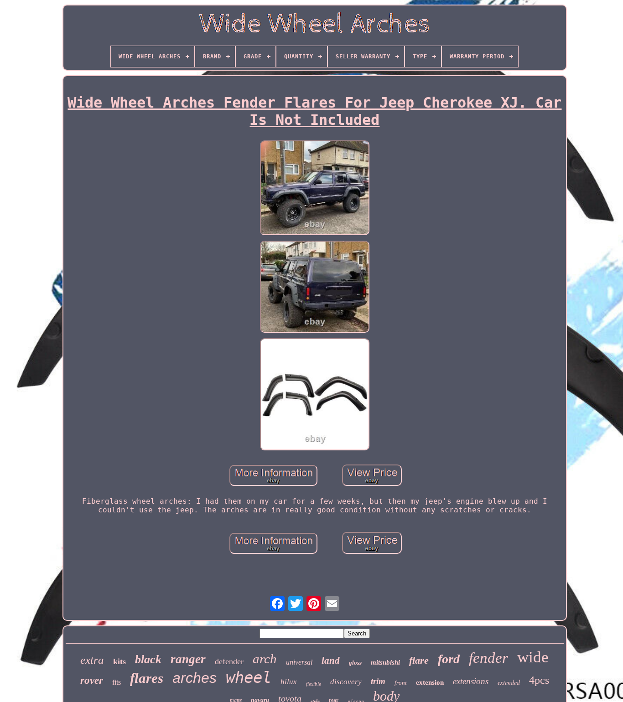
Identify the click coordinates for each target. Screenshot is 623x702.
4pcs (539, 680)
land (331, 660)
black (148, 659)
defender (229, 661)
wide (533, 657)
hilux (288, 681)
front (401, 682)
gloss (355, 662)
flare (419, 660)
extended (509, 682)
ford (449, 659)
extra (92, 660)
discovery (346, 681)
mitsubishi (385, 662)
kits (119, 661)
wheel (248, 677)
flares (146, 678)
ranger (188, 659)
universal (299, 662)
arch (265, 658)
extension (430, 682)
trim (378, 681)
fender (488, 658)
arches (194, 678)
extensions (470, 681)
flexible (313, 684)
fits (116, 682)
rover (91, 680)
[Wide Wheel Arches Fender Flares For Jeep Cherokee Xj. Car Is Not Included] (314, 189)
